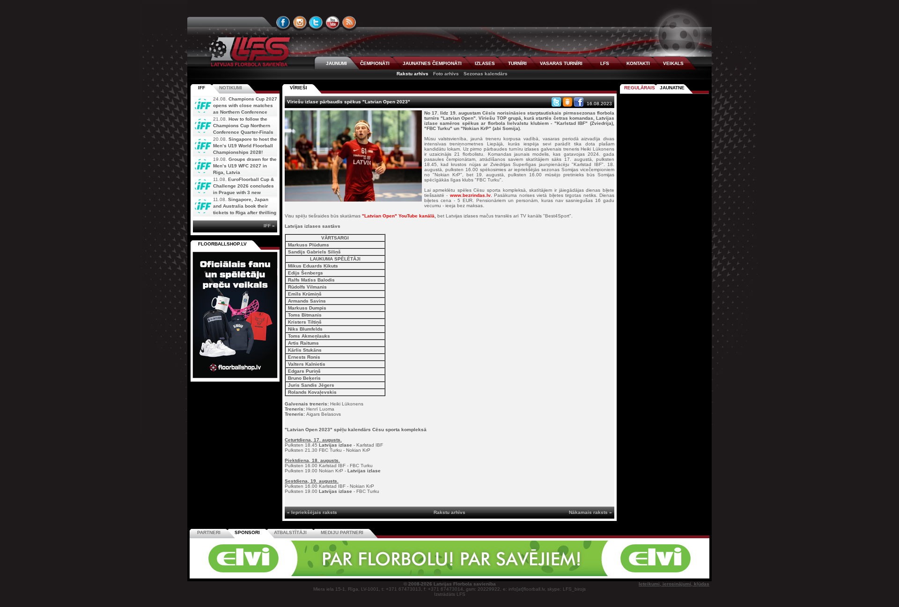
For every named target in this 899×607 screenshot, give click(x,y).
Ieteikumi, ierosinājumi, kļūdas (674, 583)
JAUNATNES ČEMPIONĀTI (432, 63)
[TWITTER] (316, 22)
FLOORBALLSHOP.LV (222, 243)
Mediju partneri (342, 532)
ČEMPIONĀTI (375, 63)
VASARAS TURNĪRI (561, 63)
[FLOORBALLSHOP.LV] (235, 378)
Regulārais (639, 87)
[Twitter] (556, 102)
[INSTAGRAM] (300, 22)
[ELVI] (449, 574)
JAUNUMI (336, 63)
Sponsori (247, 532)
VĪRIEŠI (298, 87)
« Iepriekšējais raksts (312, 512)
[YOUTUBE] (332, 22)
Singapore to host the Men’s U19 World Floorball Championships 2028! (245, 146)
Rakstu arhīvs (412, 73)
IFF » (269, 225)
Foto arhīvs (446, 73)
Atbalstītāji (290, 532)
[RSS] (349, 22)
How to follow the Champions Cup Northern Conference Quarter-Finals (243, 125)
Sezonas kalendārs (486, 73)
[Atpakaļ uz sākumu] (248, 52)
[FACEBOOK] (283, 22)
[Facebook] (578, 102)
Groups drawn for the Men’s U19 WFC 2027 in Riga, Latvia (245, 166)
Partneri (209, 532)
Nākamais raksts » (590, 512)
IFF (201, 87)
